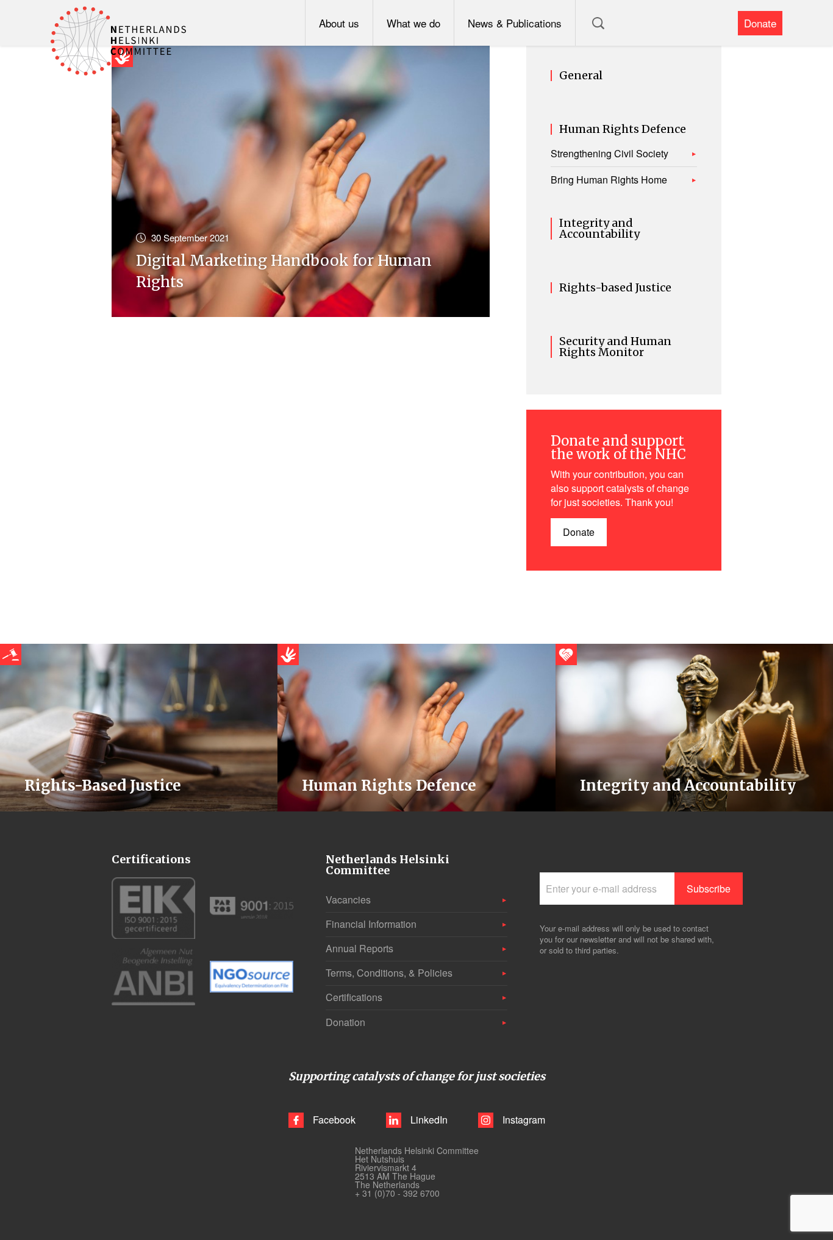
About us (339, 22)
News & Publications (515, 22)
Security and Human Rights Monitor (615, 347)
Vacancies (348, 900)
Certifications (354, 997)
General (580, 75)
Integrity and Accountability (599, 229)
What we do (413, 22)
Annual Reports (359, 948)
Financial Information (371, 924)
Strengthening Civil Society (609, 153)
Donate (760, 22)
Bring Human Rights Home (609, 180)
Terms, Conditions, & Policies (389, 973)
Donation (345, 1022)
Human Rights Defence (622, 129)
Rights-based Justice (615, 287)
